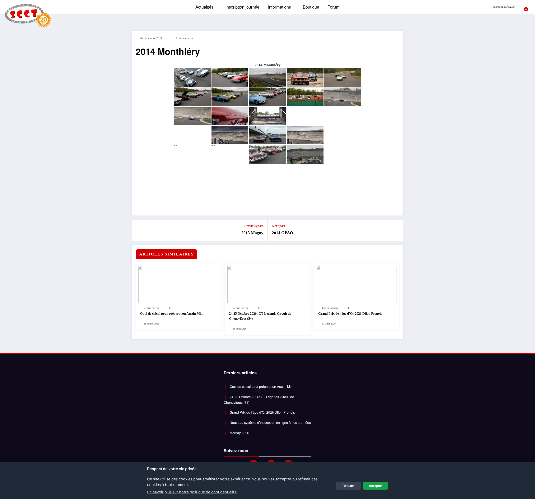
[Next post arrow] (397, 230)
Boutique (311, 7)
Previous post (253, 226)
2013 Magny (252, 232)
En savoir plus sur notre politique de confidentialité (192, 492)
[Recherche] (529, 7)
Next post (278, 226)
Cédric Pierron (151, 308)
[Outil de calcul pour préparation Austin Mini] (178, 284)
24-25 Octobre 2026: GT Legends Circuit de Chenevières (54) (260, 316)
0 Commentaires (183, 38)
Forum (333, 7)
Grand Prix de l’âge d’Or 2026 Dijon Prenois (350, 313)
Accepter (375, 485)
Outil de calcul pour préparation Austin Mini (171, 313)
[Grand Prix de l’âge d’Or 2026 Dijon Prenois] (356, 284)
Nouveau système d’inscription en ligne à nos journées (270, 422)
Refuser (348, 485)
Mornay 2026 (239, 432)
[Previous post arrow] (137, 230)
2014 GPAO (282, 232)
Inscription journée (242, 7)
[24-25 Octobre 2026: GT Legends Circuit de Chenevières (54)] (267, 284)
